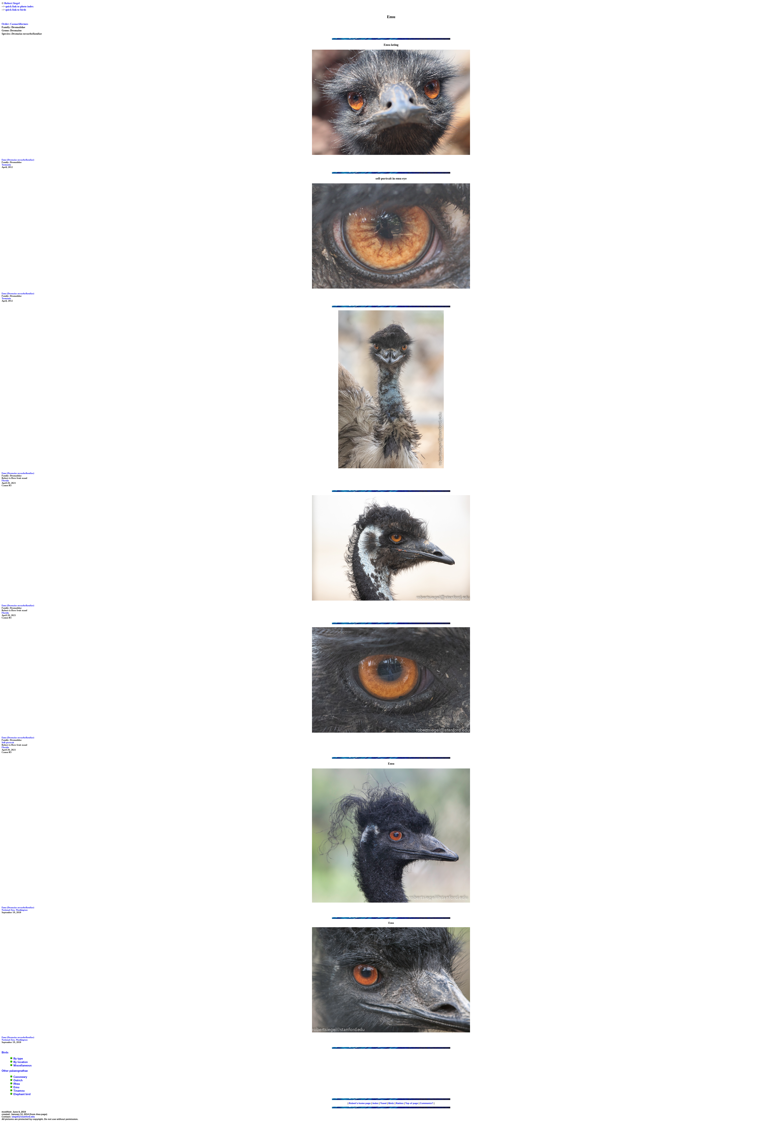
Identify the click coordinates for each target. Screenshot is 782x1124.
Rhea (16, 1083)
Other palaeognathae (15, 1070)
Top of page (411, 1103)
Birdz (391, 1103)
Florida (5, 480)
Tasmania (6, 164)
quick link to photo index (19, 6)
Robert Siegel (12, 3)
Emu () (18, 160)
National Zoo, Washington (14, 910)
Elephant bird (22, 1094)
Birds (5, 1052)
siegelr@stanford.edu (23, 1116)
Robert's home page (360, 1103)
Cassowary (20, 1077)
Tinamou (19, 1090)
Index (375, 1103)
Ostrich (18, 1080)
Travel (383, 1103)
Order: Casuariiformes (15, 23)
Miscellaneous (22, 1065)
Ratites (399, 1103)
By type (18, 1058)
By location (20, 1062)
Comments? (426, 1103)
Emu (16, 1087)
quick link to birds (15, 9)
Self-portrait (8, 742)
